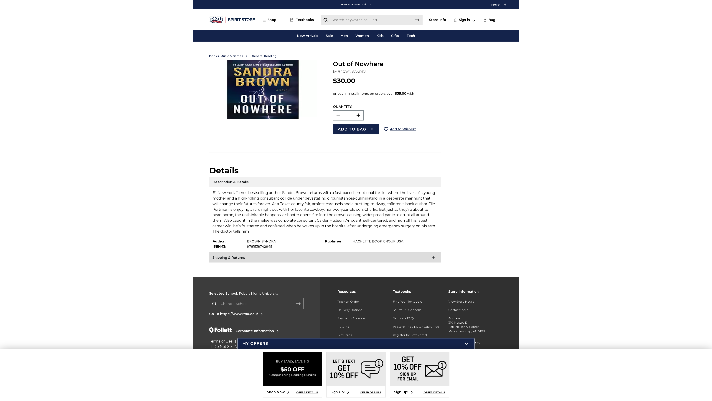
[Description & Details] (325, 181)
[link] (488, 19)
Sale (329, 36)
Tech (411, 36)
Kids (380, 36)
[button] (356, 4)
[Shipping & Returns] (325, 257)
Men (344, 36)
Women (362, 36)
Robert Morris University (243, 293)
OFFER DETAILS (307, 392)
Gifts (395, 36)
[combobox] (256, 303)
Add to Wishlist (403, 129)
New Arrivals (307, 36)
